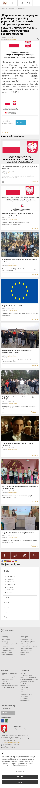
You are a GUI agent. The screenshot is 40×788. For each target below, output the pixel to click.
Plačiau (33, 182)
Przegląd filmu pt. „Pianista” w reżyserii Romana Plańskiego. (17, 444)
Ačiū (19, 122)
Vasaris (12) (10, 590)
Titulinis (3, 8)
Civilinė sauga (24, 696)
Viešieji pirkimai (6, 683)
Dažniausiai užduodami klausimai (27, 682)
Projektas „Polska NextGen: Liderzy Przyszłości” (18, 533)
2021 (7, 617)
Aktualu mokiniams (26, 692)
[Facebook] (2, 720)
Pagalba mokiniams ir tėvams (29, 646)
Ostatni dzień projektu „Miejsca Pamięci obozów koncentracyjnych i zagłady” (17, 214)
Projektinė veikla (21, 8)
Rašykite (4, 712)
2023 (7, 607)
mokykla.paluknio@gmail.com (12, 742)
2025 (7, 598)
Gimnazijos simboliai (7, 654)
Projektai (4, 681)
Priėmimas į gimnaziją (8, 648)
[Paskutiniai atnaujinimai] (21, 3)
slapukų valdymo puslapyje (20, 765)
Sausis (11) (10, 592)
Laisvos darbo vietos (26, 675)
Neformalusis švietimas (27, 644)
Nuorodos (23, 673)
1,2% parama (24, 687)
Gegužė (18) (10, 582)
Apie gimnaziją (6, 639)
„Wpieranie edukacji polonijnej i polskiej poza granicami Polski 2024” (20, 167)
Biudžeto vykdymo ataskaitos (10, 685)
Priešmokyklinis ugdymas (28, 641)
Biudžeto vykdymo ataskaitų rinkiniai (9, 674)
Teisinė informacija (26, 698)
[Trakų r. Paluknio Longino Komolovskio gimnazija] (5, 3)
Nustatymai (20, 771)
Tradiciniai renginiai (7, 650)
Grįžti (6, 132)
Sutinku (20, 782)
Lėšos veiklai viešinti (7, 679)
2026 (7, 571)
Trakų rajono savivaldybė (21, 729)
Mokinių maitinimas (26, 650)
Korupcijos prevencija (26, 694)
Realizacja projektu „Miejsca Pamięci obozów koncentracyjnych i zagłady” (16, 351)
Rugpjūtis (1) (11, 576)
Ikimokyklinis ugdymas (27, 639)
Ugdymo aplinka (6, 641)
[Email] (6, 720)
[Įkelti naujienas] (13, 3)
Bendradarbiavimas (7, 652)
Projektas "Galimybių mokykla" (12, 306)
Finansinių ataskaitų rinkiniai (9, 677)
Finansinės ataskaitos (8, 687)
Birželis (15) (10, 579)
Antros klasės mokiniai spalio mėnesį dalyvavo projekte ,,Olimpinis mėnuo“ (20, 487)
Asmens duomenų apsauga (28, 677)
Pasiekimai (5, 646)
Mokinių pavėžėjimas (26, 648)
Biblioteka (23, 654)
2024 (7, 602)
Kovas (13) (10, 587)
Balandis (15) (11, 584)
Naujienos (11, 8)
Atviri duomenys (25, 700)
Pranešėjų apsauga (26, 685)
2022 (7, 612)
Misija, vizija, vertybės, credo (9, 644)
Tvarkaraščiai (9, 630)
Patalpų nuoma (25, 652)
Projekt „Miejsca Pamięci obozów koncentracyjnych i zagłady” (19, 397)
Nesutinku (20, 777)
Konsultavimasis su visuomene (29, 679)
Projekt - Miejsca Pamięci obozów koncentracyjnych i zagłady (19, 260)
